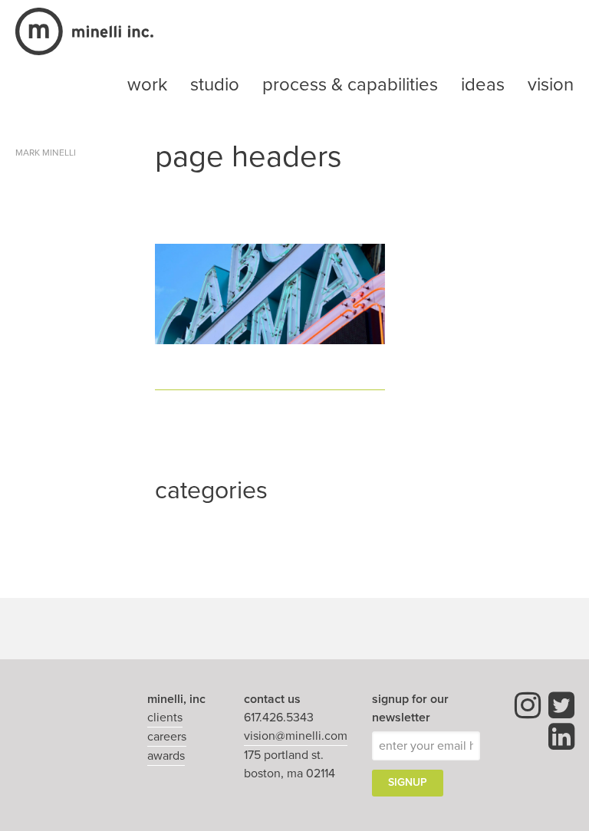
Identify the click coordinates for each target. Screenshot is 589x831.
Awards (166, 756)
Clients (165, 717)
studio (214, 85)
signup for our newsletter (410, 708)
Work (147, 85)
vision (551, 85)
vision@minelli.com (295, 736)
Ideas (483, 85)
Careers (166, 736)
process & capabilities (350, 85)
